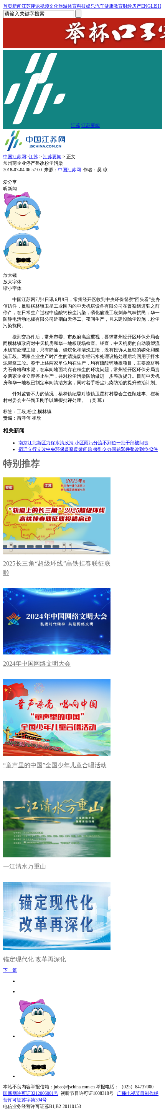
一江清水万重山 (24, 866)
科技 (81, 6)
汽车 (99, 6)
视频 (44, 6)
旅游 (63, 6)
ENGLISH (151, 6)
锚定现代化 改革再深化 (34, 959)
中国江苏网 (14, 156)
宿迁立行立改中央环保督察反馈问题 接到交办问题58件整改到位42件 (88, 449)
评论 (35, 6)
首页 (7, 6)
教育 (118, 6)
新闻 (16, 6)
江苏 (26, 6)
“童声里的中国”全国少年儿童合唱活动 (55, 765)
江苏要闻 (90, 125)
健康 (109, 6)
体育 (72, 6)
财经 (127, 6)
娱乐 (90, 6)
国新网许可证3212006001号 (30, 1093)
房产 (136, 6)
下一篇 (10, 970)
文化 (53, 6)
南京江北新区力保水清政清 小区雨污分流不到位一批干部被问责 (83, 442)
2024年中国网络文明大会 (37, 663)
